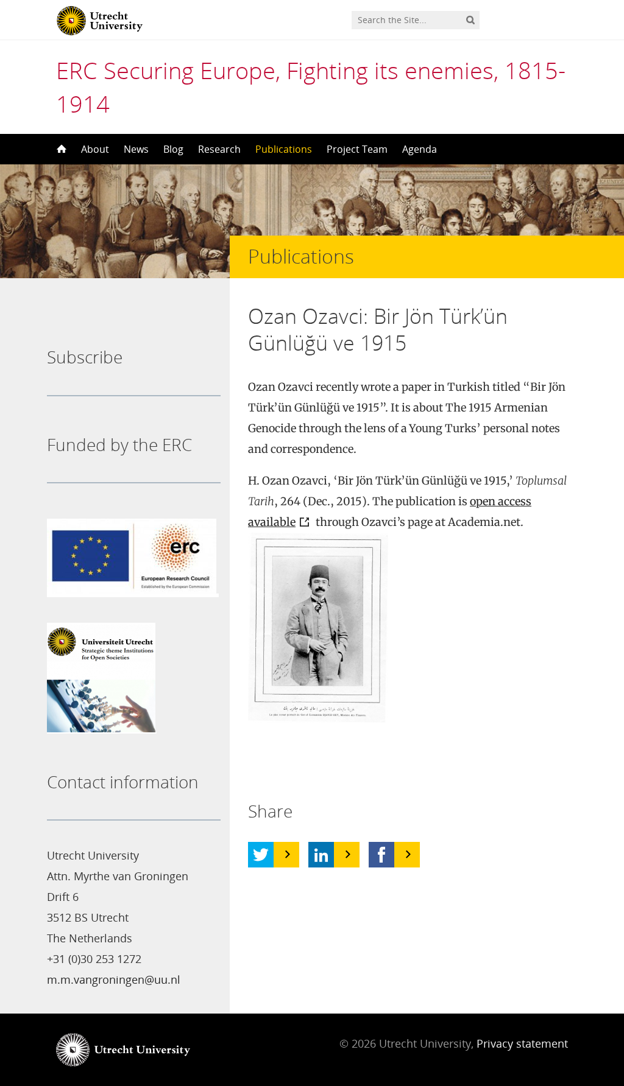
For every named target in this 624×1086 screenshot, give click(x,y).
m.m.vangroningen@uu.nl (113, 979)
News (136, 149)
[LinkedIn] (321, 854)
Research (219, 149)
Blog (173, 149)
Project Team (357, 149)
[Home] (60, 149)
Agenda (419, 149)
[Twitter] (261, 854)
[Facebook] (381, 854)
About (95, 149)
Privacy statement (522, 1043)
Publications (283, 149)
